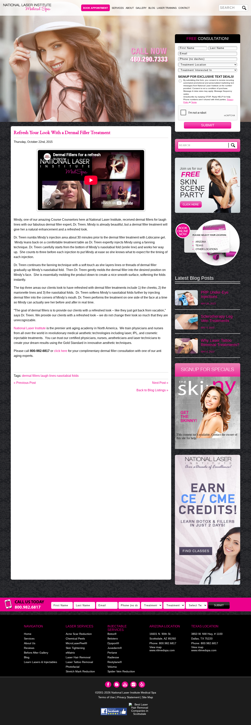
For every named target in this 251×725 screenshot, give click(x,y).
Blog (151, 7)
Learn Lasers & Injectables (40, 662)
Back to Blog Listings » (152, 390)
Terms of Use (106, 697)
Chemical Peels (75, 638)
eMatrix (70, 652)
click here (60, 351)
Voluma (112, 666)
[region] (207, 522)
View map (155, 647)
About (130, 7)
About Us (29, 643)
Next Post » (160, 382)
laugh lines (48, 375)
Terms (193, 102)
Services (118, 7)
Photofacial (72, 666)
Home (27, 633)
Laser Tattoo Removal (79, 662)
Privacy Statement (128, 697)
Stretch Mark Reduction (80, 671)
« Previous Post (25, 382)
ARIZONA (201, 241)
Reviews (29, 647)
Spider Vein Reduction (121, 671)
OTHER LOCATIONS (207, 249)
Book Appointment (95, 8)
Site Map (147, 697)
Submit (207, 125)
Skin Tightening (75, 647)
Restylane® (114, 662)
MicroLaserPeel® (76, 643)
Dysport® (113, 643)
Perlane (112, 652)
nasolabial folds (68, 375)
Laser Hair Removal (78, 657)
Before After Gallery (36, 652)
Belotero (112, 638)
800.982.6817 (167, 643)
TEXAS (199, 245)
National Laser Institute (30, 328)
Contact (184, 7)
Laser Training (166, 7)
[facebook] (114, 711)
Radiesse (113, 657)
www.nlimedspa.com (162, 650)
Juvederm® (114, 647)
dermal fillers (31, 375)
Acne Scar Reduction (79, 633)
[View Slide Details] (207, 520)
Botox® (111, 633)
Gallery (141, 7)
